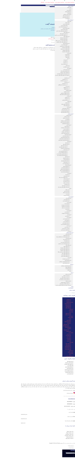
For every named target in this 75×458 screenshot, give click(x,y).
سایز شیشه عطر (66, 324)
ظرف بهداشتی (68, 331)
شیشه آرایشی (68, 320)
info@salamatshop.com (67, 390)
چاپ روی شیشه (70, 416)
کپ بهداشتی (71, 350)
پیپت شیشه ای (68, 300)
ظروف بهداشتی (70, 317)
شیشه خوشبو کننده (68, 321)
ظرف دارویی (69, 340)
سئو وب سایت (66, 443)
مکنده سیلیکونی (70, 351)
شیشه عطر (69, 322)
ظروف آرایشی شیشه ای (69, 362)
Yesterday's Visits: (68, 434)
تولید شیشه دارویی (70, 373)
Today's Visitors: (69, 432)
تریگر (70, 354)
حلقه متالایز (71, 309)
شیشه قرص (69, 339)
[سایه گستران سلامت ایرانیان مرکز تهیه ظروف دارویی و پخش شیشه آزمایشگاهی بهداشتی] (58, 2)
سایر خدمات (71, 311)
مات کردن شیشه (68, 314)
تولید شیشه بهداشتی (69, 302)
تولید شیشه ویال (68, 306)
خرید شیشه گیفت (50, 45)
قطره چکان (71, 342)
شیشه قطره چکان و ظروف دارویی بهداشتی (48, 28)
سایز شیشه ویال (66, 329)
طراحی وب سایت (72, 443)
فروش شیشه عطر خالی (69, 372)
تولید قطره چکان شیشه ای (68, 364)
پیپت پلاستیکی (68, 299)
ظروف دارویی (52, 6)
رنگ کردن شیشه (68, 313)
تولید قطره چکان (68, 307)
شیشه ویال (53, 42)
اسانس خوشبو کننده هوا (69, 420)
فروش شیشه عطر (66, 325)
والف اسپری (71, 353)
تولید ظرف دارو (68, 335)
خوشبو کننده (71, 310)
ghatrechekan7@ (70, 393)
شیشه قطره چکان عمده (69, 366)
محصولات (53, 27)
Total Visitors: (68, 438)
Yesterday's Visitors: (68, 435)
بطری (70, 318)
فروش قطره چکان (68, 346)
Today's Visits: (69, 431)
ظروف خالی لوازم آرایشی (69, 369)
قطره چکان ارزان (70, 365)
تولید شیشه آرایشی (68, 303)
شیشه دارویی (69, 336)
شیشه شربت (69, 338)
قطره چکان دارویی (68, 349)
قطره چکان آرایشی (68, 347)
